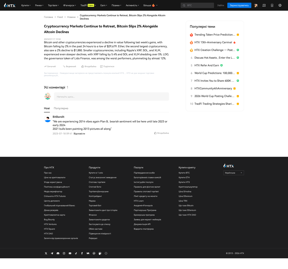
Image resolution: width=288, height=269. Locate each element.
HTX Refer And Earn (206, 65)
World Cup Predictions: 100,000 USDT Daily (214, 73)
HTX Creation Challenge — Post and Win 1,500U (214, 50)
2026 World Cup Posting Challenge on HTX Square (214, 96)
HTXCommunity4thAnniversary (213, 88)
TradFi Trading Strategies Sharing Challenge (214, 103)
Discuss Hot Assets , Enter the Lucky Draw (214, 57)
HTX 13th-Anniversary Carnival (213, 42)
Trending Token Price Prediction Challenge (214, 34)
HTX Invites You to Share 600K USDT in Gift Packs (214, 80)
